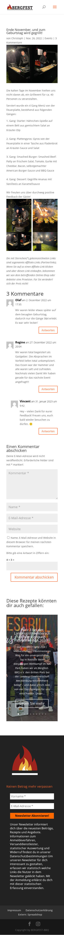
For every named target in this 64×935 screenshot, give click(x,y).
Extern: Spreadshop (30, 914)
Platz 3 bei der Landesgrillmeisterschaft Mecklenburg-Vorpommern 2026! (32, 635)
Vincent (26, 646)
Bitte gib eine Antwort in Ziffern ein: (27, 553)
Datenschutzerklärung (39, 910)
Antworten (48, 330)
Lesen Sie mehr (32, 703)
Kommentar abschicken (34, 577)
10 (45, 714)
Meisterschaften (22, 651)
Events (48, 38)
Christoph (17, 38)
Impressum (14, 910)
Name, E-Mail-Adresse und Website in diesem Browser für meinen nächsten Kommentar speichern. (31, 542)
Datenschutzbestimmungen (28, 856)
